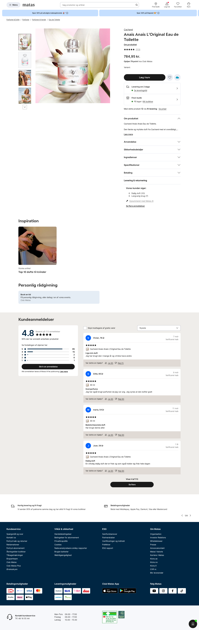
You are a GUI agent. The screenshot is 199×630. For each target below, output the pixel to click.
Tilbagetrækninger (14, 555)
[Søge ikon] (136, 5)
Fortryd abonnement (15, 548)
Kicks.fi (153, 566)
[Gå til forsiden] (29, 5)
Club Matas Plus (13, 566)
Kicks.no (154, 562)
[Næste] (25, 107)
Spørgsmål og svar (14, 534)
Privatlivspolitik (61, 541)
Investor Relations (158, 537)
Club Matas (11, 562)
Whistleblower (156, 541)
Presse (153, 544)
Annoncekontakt (157, 548)
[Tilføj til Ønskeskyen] (177, 77)
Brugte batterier (61, 551)
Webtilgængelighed (63, 555)
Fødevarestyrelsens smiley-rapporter (70, 548)
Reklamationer (12, 544)
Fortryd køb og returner (16, 541)
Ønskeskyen (11, 569)
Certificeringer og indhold (113, 541)
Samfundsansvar (109, 534)
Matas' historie (156, 551)
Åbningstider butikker (16, 551)
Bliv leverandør (156, 573)
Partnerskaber (108, 537)
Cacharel (128, 29)
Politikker (106, 544)
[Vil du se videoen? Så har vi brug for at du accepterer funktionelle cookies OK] (72, 65)
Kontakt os (11, 537)
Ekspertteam (12, 558)
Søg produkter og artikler (73, 5)
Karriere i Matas (157, 555)
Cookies (57, 544)
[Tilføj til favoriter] (170, 77)
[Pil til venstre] (182, 515)
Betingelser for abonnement (66, 537)
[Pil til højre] (197, 13)
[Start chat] (193, 624)
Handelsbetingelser (62, 534)
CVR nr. (153, 569)
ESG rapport (107, 548)
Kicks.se (153, 558)
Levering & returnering (135, 180)
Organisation (155, 534)
